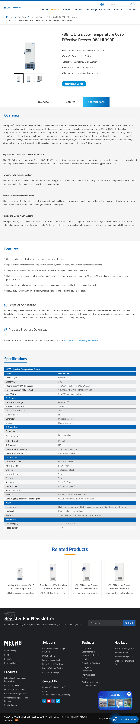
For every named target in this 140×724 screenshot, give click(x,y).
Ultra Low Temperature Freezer (125, 662)
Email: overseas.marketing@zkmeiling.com (56, 693)
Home (45, 9)
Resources (9, 658)
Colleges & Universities (87, 669)
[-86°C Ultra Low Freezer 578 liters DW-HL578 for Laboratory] (86, 572)
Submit (129, 623)
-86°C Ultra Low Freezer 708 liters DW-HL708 (119, 586)
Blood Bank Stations (91, 663)
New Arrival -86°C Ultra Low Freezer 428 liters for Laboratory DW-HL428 (53, 586)
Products (55, 9)
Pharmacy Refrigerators (14, 689)
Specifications (96, 102)
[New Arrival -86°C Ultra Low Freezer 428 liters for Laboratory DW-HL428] (53, 572)
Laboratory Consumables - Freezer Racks (16, 680)
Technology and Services (98, 9)
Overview (43, 102)
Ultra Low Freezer (37, 17)
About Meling (10, 650)
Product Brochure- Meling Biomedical (81, 340)
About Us (117, 9)
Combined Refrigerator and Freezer (16, 699)
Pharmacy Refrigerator (125, 648)
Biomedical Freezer (123, 652)
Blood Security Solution (52, 664)
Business (79, 9)
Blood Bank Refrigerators (15, 693)
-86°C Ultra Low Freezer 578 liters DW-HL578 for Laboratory (86, 586)
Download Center (11, 663)
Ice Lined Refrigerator (124, 656)
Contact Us (131, 9)
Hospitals (86, 659)
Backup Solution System (53, 668)
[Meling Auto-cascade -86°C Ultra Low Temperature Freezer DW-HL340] (20, 572)
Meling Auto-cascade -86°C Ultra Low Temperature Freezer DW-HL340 (21, 586)
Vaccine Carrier (10, 705)
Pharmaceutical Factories (88, 676)
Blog (101, 718)
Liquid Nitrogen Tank (51, 660)
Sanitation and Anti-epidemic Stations (91, 684)
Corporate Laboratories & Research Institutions (91, 651)
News (6, 654)
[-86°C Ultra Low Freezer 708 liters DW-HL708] (119, 572)
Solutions (67, 9)
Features (70, 102)
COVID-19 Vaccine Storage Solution (53, 650)
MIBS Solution (48, 655)
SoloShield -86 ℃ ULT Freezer (62, 17)
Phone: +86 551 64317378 (53, 687)
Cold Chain (22, 17)
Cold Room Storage (50, 672)
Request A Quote (74, 84)
